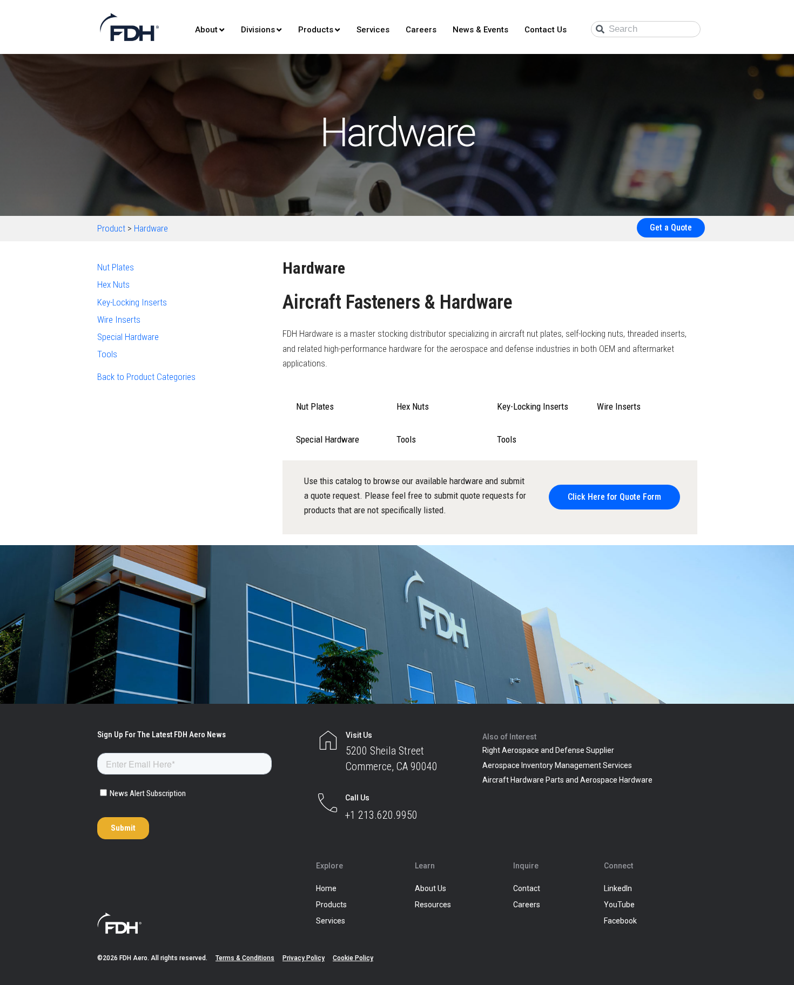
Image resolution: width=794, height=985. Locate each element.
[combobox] (646, 29)
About (206, 30)
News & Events (480, 30)
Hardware (151, 228)
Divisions (258, 30)
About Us (430, 888)
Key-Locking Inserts (132, 302)
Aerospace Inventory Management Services (557, 765)
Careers (421, 30)
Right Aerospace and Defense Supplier (548, 750)
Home (326, 888)
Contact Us (545, 30)
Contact (526, 888)
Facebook (620, 920)
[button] (614, 497)
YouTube (619, 904)
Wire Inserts (118, 319)
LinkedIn (618, 888)
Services (372, 30)
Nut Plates (115, 267)
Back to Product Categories (146, 376)
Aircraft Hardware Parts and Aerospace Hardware (567, 780)
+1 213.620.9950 (381, 815)
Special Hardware (128, 336)
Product (111, 228)
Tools (107, 354)
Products (315, 30)
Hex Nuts (113, 284)
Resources (433, 904)
